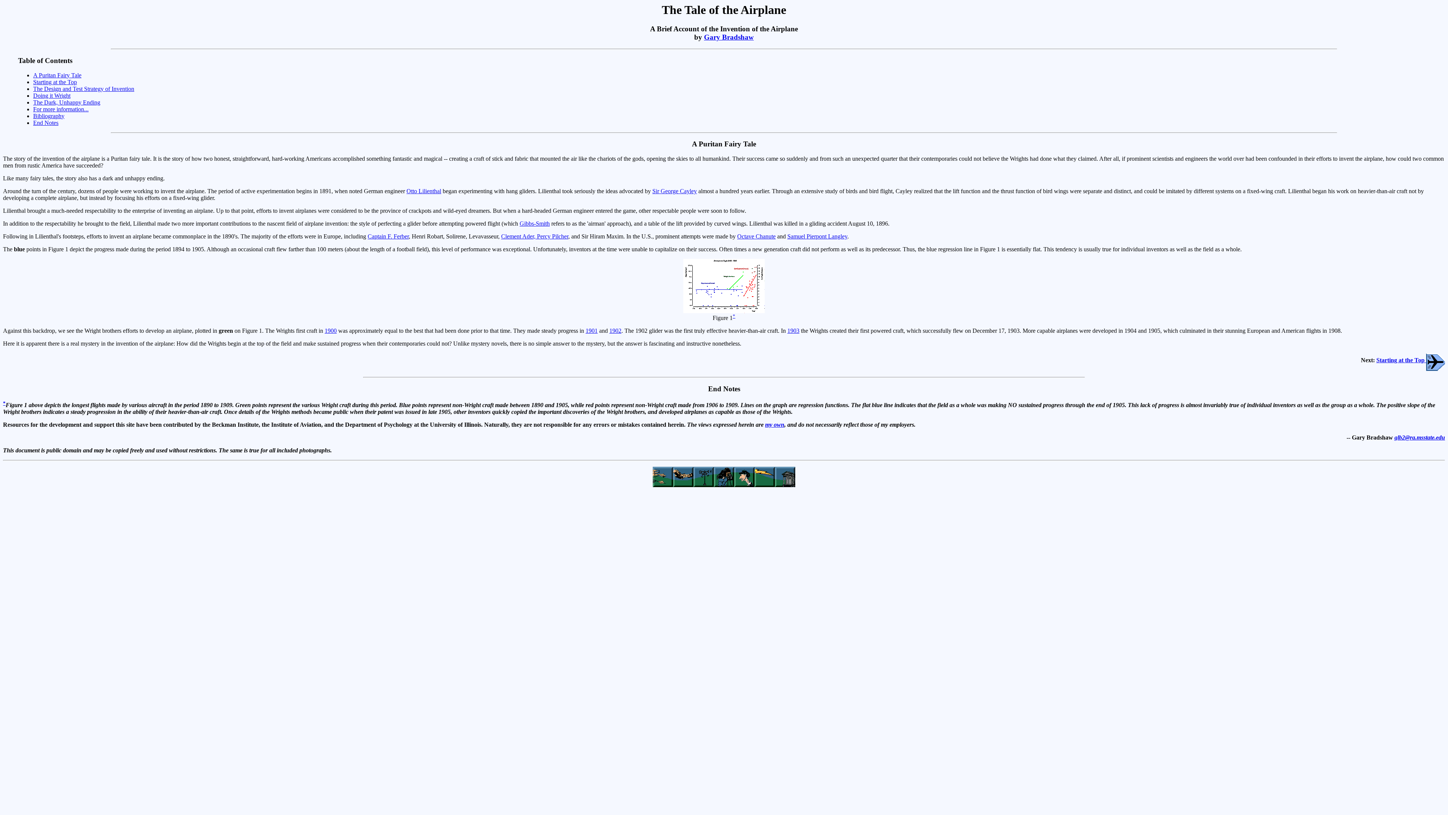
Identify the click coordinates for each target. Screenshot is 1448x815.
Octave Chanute (756, 236)
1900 (331, 331)
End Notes (45, 123)
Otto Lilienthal (423, 191)
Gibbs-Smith (535, 223)
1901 (592, 331)
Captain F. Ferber (388, 236)
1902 (615, 331)
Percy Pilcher (552, 236)
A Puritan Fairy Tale (57, 75)
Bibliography (48, 116)
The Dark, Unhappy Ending (66, 102)
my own (774, 424)
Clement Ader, (519, 236)
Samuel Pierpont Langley (817, 236)
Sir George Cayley (674, 191)
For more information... (61, 109)
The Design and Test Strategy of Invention (83, 89)
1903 (793, 331)
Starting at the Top (55, 82)
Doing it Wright (52, 95)
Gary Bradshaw (729, 37)
